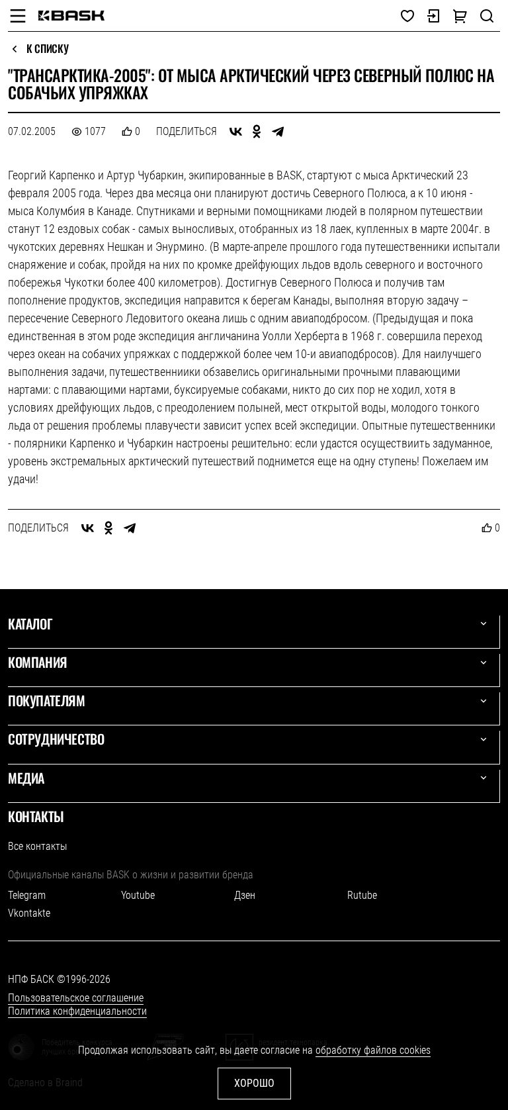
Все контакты (37, 846)
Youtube (138, 895)
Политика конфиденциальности (77, 1011)
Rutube (362, 895)
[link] (71, 15)
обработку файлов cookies (373, 1050)
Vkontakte (29, 913)
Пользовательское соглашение (76, 998)
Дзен (244, 895)
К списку (47, 49)
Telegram (27, 895)
